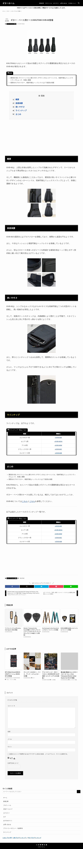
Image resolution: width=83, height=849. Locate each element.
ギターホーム (9, 3)
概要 (17, 99)
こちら (25, 501)
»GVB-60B (58, 453)
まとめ (18, 114)
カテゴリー (6, 813)
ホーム (5, 797)
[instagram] (38, 845)
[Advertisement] (41, 136)
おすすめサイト (7, 820)
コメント (11, 706)
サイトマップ (7, 832)
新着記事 (5, 801)
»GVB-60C (58, 449)
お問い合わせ (7, 824)
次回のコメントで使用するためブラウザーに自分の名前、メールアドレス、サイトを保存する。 (39, 754)
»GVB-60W (58, 445)
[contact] (46, 845)
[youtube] (42, 845)
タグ (4, 816)
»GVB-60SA (58, 441)
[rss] (44, 845)
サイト (10, 747)
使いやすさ (20, 107)
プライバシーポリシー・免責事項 (13, 828)
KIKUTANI (22, 578)
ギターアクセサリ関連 (11, 23)
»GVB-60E (58, 437)
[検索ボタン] (78, 3)
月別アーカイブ (7, 809)
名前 (9, 731)
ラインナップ (21, 110)
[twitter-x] (36, 845)
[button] (12, 586)
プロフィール (7, 805)
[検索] (78, 791)
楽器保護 (19, 103)
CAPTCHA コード (13, 763)
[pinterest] (40, 845)
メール (10, 739)
